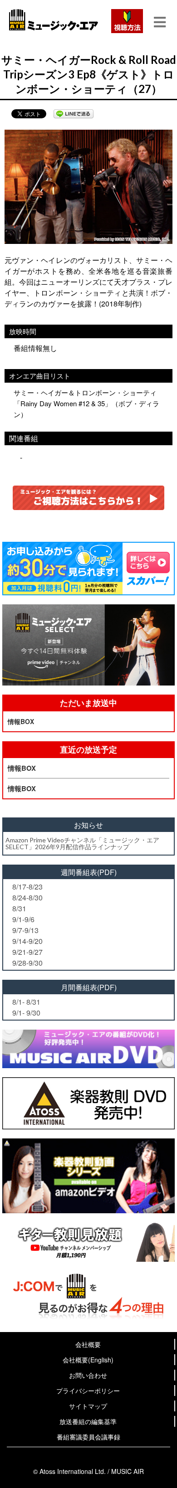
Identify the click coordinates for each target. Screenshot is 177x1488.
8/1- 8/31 (26, 1002)
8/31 (19, 908)
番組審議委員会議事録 (88, 1436)
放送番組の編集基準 (88, 1421)
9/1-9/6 (23, 919)
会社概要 (88, 1344)
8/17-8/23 (27, 886)
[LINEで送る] (73, 113)
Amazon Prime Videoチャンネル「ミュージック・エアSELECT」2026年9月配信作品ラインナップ (82, 843)
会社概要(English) (88, 1359)
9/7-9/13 (25, 930)
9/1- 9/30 (26, 1012)
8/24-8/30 (27, 897)
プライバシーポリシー (88, 1390)
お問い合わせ (88, 1375)
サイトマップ (88, 1405)
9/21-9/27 (27, 952)
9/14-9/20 (27, 941)
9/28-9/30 (27, 963)
